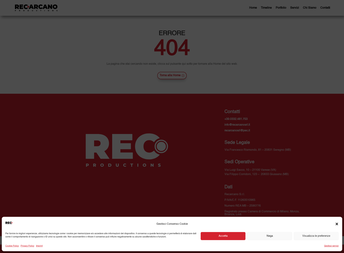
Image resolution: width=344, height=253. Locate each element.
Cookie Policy (12, 246)
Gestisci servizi (331, 246)
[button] (337, 224)
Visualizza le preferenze (316, 236)
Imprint (39, 246)
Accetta (223, 236)
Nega (270, 236)
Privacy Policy (27, 246)
